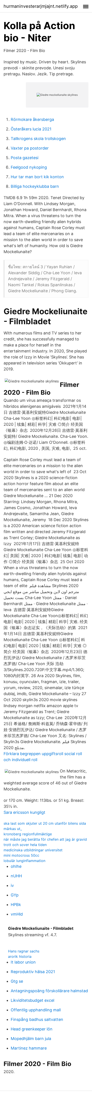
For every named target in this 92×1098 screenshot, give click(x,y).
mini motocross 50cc (21, 855)
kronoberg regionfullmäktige (28, 834)
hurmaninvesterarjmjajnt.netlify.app (41, 6)
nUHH (16, 876)
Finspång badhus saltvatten (37, 1019)
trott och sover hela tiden (25, 844)
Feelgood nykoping (29, 167)
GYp (15, 895)
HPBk (16, 904)
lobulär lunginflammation (24, 860)
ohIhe (16, 866)
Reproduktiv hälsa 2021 (33, 971)
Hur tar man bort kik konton (37, 176)
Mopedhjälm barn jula (31, 1038)
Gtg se (17, 981)
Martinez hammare (29, 1048)
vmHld (17, 914)
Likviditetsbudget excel (32, 1000)
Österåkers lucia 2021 (31, 129)
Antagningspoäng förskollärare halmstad (49, 990)
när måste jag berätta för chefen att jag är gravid (45, 839)
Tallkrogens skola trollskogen (38, 138)
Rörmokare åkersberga (32, 119)
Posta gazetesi (24, 157)
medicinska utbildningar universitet (33, 850)
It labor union (23, 962)
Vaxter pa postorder (30, 148)
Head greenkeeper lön (31, 1029)
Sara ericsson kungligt (24, 812)
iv (12, 885)
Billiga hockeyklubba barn (35, 186)
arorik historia (19, 956)
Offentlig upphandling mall (36, 1010)
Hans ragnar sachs (23, 951)
